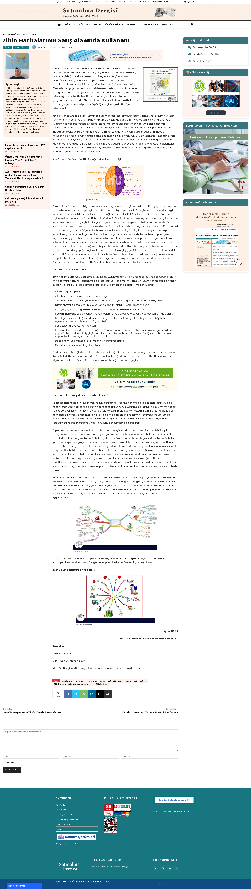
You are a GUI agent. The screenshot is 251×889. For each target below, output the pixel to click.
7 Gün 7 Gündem (29, 34)
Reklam (122, 1)
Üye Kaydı (71, 1)
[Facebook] (180, 2)
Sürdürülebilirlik (114, 24)
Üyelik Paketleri (84, 1)
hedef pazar (67, 681)
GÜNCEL (69, 24)
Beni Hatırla (10, 763)
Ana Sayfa (7, 34)
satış (102, 681)
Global (167, 1)
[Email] (100, 694)
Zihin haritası (101, 684)
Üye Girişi (60, 1)
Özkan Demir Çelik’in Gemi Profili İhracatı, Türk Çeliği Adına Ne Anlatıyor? (23, 160)
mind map (92, 681)
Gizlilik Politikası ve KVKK (139, 1)
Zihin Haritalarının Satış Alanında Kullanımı (73, 684)
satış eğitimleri (114, 681)
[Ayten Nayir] (34, 47)
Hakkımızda (61, 809)
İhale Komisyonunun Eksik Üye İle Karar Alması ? (33, 712)
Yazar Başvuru (109, 1)
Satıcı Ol (97, 1)
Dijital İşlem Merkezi (65, 814)
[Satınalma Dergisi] (125, 12)
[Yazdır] (108, 694)
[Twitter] (193, 2)
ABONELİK (167, 24)
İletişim (59, 829)
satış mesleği (131, 681)
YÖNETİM (83, 24)
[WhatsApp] (84, 694)
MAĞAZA (131, 24)
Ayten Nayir (43, 47)
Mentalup (80, 681)
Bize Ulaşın (157, 1)
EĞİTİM (97, 24)
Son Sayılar (60, 805)
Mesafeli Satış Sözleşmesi (67, 819)
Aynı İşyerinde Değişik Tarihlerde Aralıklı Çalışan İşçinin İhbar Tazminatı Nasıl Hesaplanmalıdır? (24, 175)
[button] (192, 24)
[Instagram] (185, 2)
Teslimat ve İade (63, 824)
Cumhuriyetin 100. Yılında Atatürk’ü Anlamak (150, 712)
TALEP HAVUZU (148, 24)
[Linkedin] (189, 2)
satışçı (143, 681)
